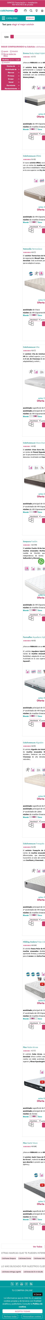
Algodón (33, 742)
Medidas (11, 59)
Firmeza (11, 75)
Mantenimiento (11, 88)
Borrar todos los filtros (10, 54)
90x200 (15, 51)
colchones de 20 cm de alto (33, 1271)
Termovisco (32, 248)
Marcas (11, 72)
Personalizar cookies (32, 1316)
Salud (11, 82)
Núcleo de (11, 66)
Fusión (30, 541)
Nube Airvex (30, 1047)
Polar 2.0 (34, 941)
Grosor (11, 79)
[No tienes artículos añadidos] (42, 11)
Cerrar (37, 1294)
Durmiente (11, 85)
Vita (31, 347)
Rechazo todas (10, 1316)
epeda (6, 51)
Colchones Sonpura (9, 1258)
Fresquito (33, 843)
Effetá (32, 155)
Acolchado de (10, 69)
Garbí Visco (30, 1142)
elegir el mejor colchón (23, 24)
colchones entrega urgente (11, 1271)
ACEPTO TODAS (22, 1311)
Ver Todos (37, 1246)
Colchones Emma (24, 1258)
